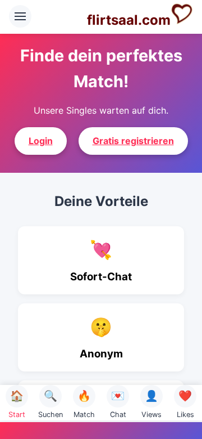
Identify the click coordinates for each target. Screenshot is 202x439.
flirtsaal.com (129, 20)
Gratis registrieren (133, 140)
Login (41, 140)
